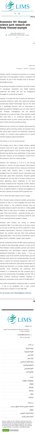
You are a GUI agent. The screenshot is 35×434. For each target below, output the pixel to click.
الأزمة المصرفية (28, 352)
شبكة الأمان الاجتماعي (26, 362)
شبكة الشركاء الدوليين (26, 413)
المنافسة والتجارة (28, 365)
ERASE (31, 384)
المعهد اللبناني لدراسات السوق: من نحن (22, 406)
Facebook (32, 68)
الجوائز (31, 410)
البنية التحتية (29, 348)
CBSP (31, 394)
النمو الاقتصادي (28, 368)
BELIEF (31, 387)
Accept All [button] (5, 430)
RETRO (31, 391)
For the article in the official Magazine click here (15, 293)
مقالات (31, 17)
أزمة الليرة (30, 358)
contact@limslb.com (24, 334)
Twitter (25, 68)
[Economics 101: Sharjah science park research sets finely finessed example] (17, 52)
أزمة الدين (30, 355)
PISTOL (31, 397)
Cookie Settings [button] (14, 430)
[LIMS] (17, 5)
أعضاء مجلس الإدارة (27, 416)
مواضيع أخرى (29, 372)
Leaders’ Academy (27, 381)
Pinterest (19, 68)
